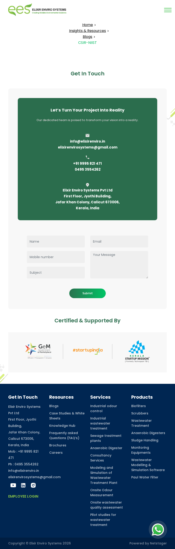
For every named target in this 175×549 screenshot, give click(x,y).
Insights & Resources (87, 30)
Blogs (87, 36)
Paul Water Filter (144, 477)
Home (87, 24)
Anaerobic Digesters (148, 433)
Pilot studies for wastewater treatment (103, 519)
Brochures (57, 445)
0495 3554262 (87, 169)
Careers (56, 452)
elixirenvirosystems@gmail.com (87, 147)
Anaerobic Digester (106, 448)
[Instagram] (33, 485)
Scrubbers (139, 413)
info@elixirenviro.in (87, 141)
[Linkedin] (23, 485)
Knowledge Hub (62, 425)
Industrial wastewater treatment (100, 423)
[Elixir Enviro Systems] (39, 9)
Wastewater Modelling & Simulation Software (148, 465)
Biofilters (138, 406)
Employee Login (23, 496)
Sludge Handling (144, 440)
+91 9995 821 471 (87, 163)
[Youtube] (13, 485)
